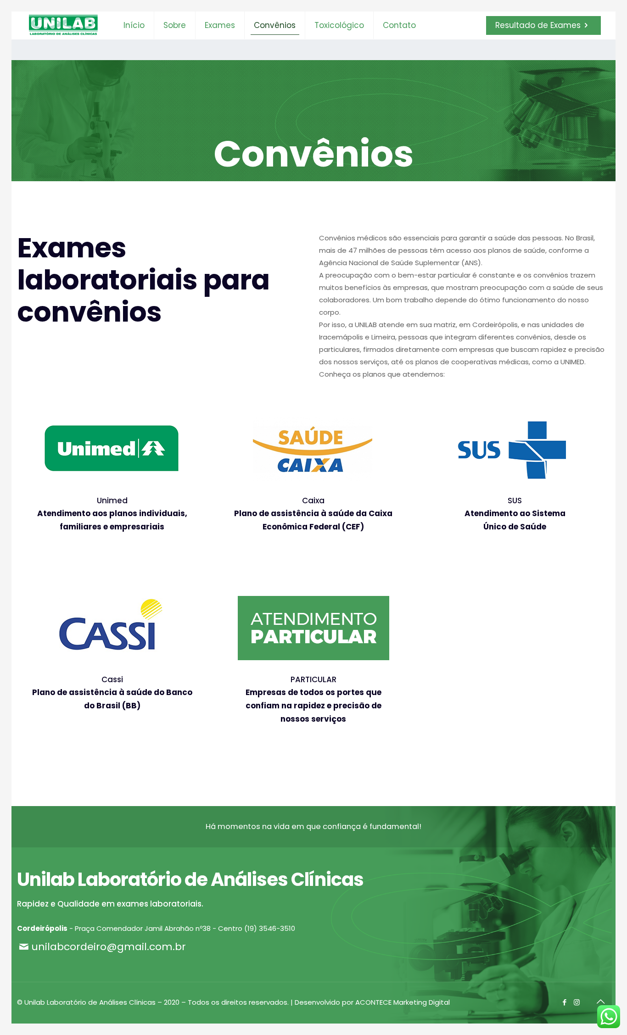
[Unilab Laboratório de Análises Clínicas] (63, 25)
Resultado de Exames (538, 25)
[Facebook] (564, 1002)
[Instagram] (577, 1002)
